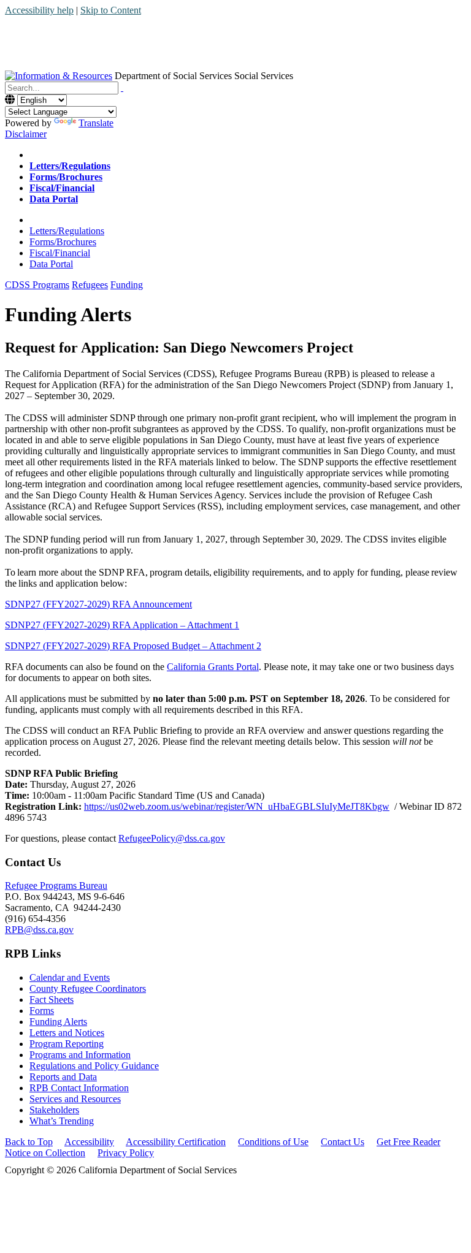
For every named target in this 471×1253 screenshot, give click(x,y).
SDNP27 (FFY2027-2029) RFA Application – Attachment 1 (122, 625)
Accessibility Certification (176, 1142)
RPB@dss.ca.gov (39, 929)
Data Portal (51, 264)
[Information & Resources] (58, 75)
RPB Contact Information (79, 1088)
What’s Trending (61, 1121)
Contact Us (342, 1142)
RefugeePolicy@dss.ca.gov (171, 838)
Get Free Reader (408, 1142)
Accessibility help (39, 10)
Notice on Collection (45, 1153)
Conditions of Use (273, 1142)
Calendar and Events (69, 977)
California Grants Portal (213, 666)
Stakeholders (54, 1110)
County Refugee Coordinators (87, 988)
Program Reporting (66, 1043)
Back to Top (29, 1142)
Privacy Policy (126, 1153)
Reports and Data (63, 1077)
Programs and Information (80, 1054)
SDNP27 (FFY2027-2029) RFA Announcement (98, 604)
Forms (41, 1010)
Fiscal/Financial (59, 253)
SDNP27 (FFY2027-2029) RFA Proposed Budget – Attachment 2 (133, 646)
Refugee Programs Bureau (56, 885)
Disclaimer (26, 134)
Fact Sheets (51, 999)
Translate (95, 123)
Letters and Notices (66, 1032)
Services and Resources (75, 1099)
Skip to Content (110, 10)
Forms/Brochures (62, 242)
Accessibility (89, 1142)
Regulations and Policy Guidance (94, 1066)
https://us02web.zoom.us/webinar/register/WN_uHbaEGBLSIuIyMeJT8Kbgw (236, 806)
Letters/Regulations (66, 231)
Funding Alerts (58, 1021)
